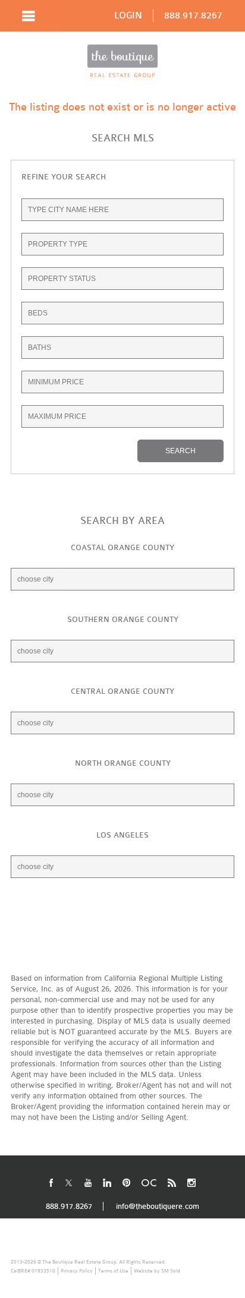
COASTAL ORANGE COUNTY (122, 547)
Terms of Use (113, 1271)
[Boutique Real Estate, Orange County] (122, 61)
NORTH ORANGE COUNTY (123, 763)
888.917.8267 (193, 15)
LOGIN (128, 15)
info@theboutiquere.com (157, 1206)
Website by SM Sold (157, 1271)
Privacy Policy (77, 1271)
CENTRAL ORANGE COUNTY (122, 691)
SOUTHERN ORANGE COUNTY (122, 619)
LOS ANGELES (122, 834)
